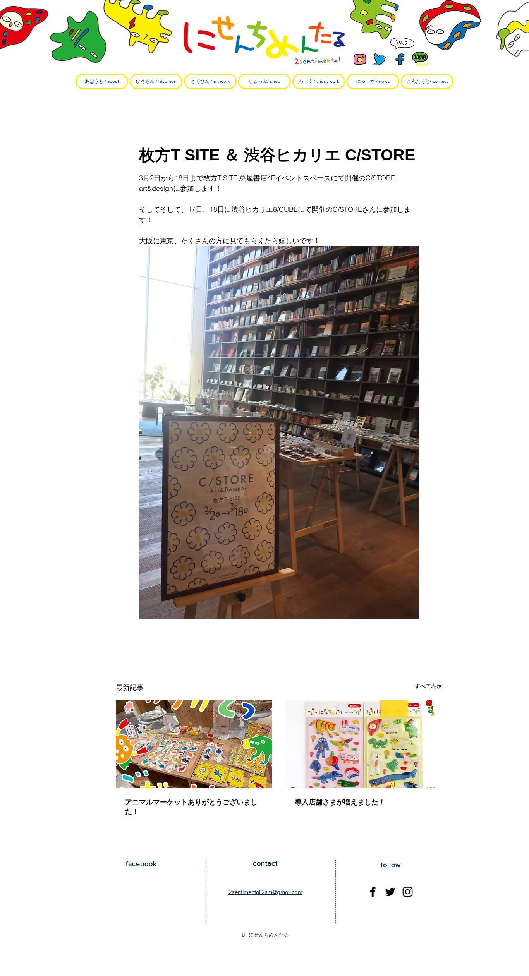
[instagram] (360, 59)
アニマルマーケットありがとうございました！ (191, 806)
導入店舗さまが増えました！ (340, 802)
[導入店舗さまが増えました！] (363, 744)
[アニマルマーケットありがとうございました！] (194, 744)
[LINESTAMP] (420, 59)
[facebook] (400, 59)
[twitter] (380, 59)
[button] (156, 81)
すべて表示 (428, 686)
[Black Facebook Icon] (373, 892)
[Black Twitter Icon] (390, 892)
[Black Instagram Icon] (407, 892)
